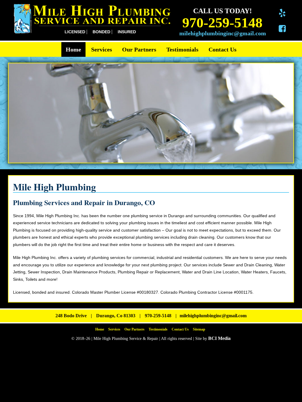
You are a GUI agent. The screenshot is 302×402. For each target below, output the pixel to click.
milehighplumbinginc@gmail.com (222, 33)
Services (101, 49)
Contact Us (223, 49)
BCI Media (219, 338)
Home (73, 49)
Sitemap (199, 329)
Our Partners (139, 49)
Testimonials (182, 49)
